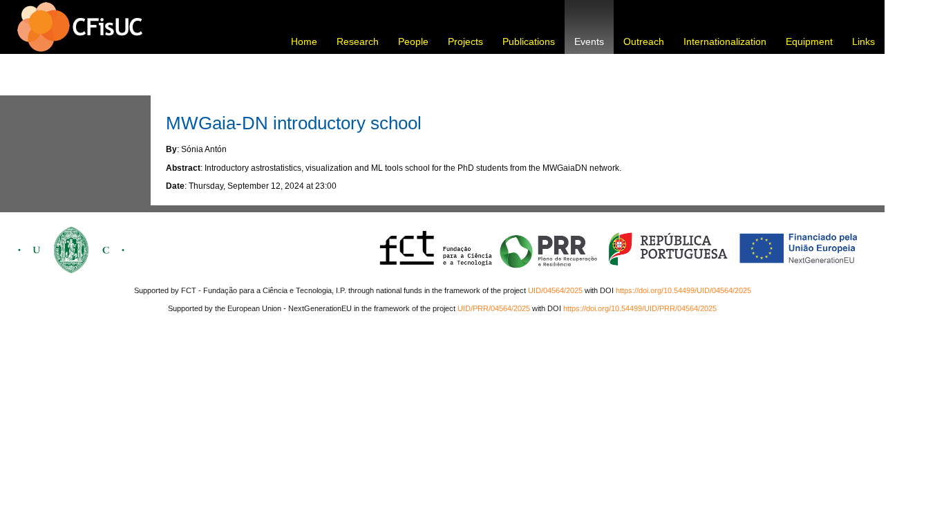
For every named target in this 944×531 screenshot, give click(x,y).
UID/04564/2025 (555, 290)
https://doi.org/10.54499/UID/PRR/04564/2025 (640, 308)
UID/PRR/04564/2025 (493, 308)
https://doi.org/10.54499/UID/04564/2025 (683, 290)
